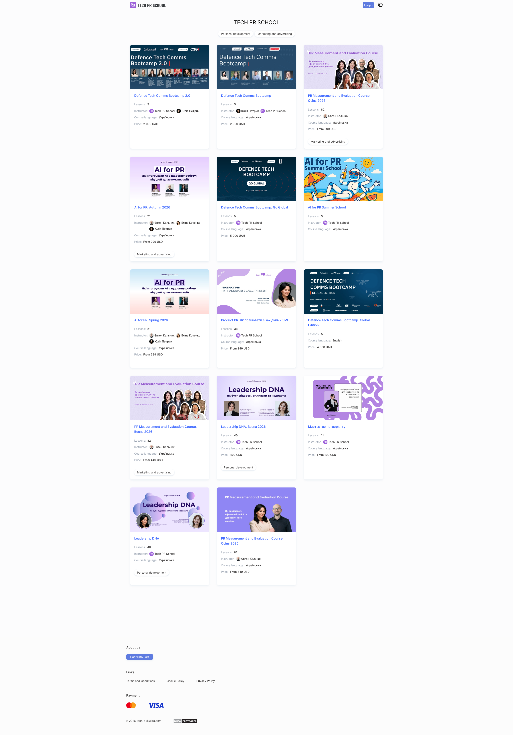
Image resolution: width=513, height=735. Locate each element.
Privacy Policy (205, 681)
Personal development (235, 33)
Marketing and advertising (275, 33)
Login (368, 5)
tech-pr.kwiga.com (149, 720)
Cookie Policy (175, 681)
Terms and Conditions (140, 681)
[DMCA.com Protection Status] (185, 722)
